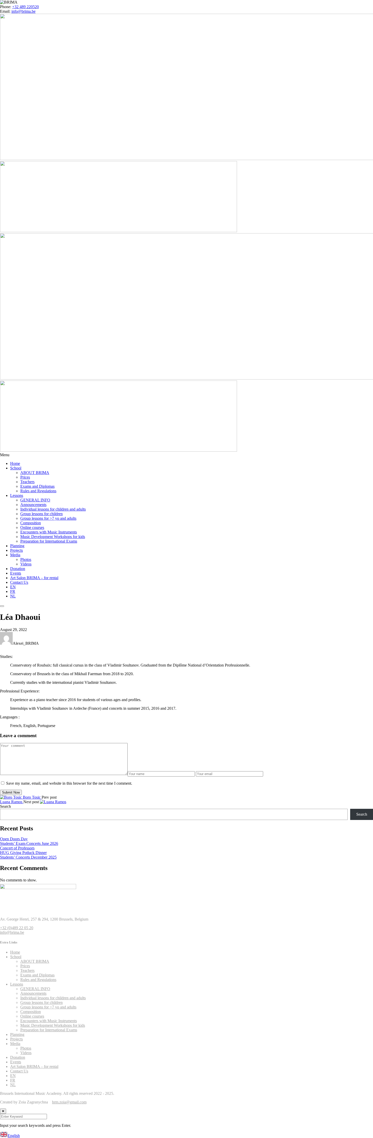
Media (15, 555)
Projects (16, 550)
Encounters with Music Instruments (48, 532)
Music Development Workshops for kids (52, 536)
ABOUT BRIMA (34, 472)
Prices (25, 477)
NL (13, 596)
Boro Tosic (32, 797)
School (15, 468)
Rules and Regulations (38, 491)
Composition (30, 523)
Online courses (32, 527)
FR (12, 591)
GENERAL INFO (35, 500)
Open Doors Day (14, 839)
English (14, 1135)
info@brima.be (23, 11)
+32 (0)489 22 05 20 (16, 928)
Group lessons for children (41, 514)
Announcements (33, 504)
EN (13, 587)
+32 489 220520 (25, 7)
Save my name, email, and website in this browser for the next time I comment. (69, 783)
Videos (25, 564)
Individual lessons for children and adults (53, 509)
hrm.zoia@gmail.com (69, 1102)
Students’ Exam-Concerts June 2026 (29, 843)
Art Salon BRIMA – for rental (34, 578)
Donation (17, 568)
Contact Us (19, 582)
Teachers (27, 482)
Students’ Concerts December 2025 (28, 857)
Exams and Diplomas (37, 486)
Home (15, 463)
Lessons (16, 495)
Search (5, 806)
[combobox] (186, 1135)
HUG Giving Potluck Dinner (23, 852)
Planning (17, 546)
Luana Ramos (11, 802)
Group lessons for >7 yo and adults (48, 518)
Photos (25, 559)
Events (15, 573)
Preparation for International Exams (48, 541)
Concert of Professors (17, 848)
